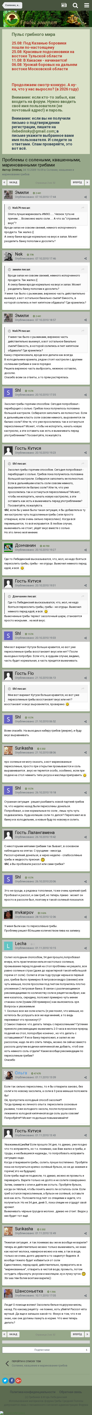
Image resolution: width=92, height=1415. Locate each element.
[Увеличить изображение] (22, 568)
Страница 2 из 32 (46, 182)
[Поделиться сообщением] (85, 197)
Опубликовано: (35, 196)
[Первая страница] (4, 182)
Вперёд (77, 182)
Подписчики (42, 1349)
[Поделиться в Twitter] (5, 1381)
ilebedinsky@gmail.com (33, 131)
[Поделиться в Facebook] (12, 1381)
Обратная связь (70, 1392)
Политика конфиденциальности (32, 1392)
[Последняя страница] (87, 182)
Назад (13, 182)
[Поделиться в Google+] (18, 1381)
